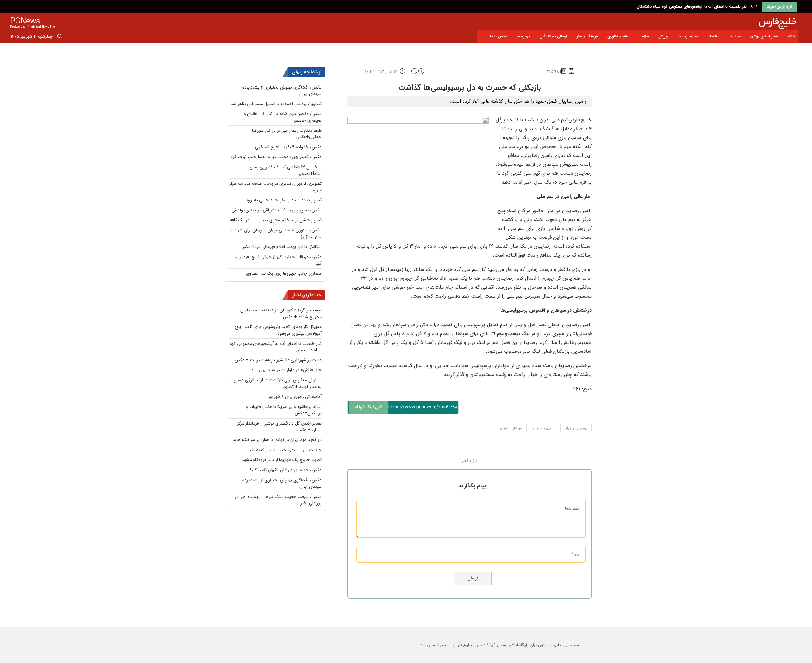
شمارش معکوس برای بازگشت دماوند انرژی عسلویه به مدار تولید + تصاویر (276, 383)
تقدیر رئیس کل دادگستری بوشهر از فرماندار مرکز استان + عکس (279, 426)
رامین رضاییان (543, 428)
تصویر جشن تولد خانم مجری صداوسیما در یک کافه (276, 220)
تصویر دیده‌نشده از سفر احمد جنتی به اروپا (284, 200)
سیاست (734, 36)
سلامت (643, 36)
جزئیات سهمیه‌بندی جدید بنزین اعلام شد (285, 449)
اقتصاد (713, 36)
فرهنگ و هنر (587, 36)
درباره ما (523, 36)
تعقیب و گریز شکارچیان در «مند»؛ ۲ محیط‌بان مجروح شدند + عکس (281, 313)
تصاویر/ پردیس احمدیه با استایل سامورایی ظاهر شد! (276, 103)
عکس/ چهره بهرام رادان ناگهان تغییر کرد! (286, 469)
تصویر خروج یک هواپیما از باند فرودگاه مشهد (281, 459)
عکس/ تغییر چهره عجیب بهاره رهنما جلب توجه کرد (276, 156)
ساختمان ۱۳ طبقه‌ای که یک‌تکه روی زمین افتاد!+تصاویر (286, 170)
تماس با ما (498, 36)
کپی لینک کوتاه (368, 407)
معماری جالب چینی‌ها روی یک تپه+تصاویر (284, 273)
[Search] (59, 37)
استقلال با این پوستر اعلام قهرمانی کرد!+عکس (281, 246)
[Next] (756, 7)
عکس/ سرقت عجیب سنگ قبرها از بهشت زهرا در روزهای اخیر (278, 500)
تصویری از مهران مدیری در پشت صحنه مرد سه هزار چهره (275, 187)
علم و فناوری (617, 36)
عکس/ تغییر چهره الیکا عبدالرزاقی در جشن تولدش (277, 210)
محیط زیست (688, 36)
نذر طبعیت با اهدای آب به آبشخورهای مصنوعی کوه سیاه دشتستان (691, 6)
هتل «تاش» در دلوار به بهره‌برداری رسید (286, 369)
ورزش (663, 36)
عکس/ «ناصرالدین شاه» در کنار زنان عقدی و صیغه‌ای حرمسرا (283, 117)
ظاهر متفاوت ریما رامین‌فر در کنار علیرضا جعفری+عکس (287, 134)
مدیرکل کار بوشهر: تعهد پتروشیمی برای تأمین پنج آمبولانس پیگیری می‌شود (278, 330)
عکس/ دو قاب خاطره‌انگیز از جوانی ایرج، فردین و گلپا (278, 260)
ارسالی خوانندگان (553, 36)
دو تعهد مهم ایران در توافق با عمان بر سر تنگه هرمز (277, 439)
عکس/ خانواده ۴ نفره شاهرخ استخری (288, 147)
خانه (791, 36)
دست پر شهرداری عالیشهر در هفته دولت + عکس (278, 360)
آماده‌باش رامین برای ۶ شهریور (295, 396)
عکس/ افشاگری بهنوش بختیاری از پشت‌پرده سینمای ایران (282, 90)
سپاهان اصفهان (511, 428)
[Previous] (751, 7)
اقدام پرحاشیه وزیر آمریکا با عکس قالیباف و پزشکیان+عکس (284, 410)
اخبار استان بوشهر (764, 36)
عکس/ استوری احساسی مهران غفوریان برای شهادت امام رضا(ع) (276, 233)
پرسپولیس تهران (576, 428)
